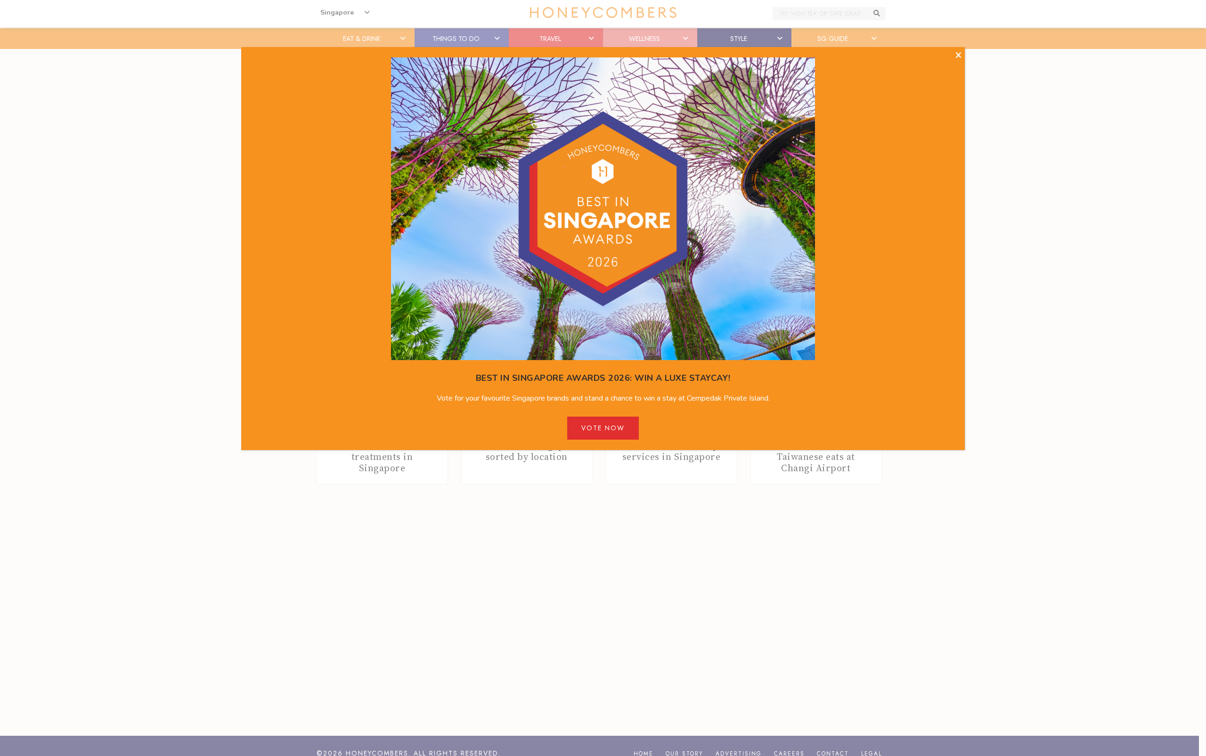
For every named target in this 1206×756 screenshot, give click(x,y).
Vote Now (603, 428)
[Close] (958, 55)
